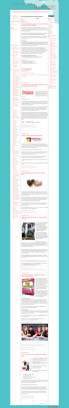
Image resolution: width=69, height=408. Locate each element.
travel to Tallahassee (15, 202)
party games (14, 159)
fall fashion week (15, 129)
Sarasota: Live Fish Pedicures (53, 70)
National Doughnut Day (15, 152)
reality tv (14, 166)
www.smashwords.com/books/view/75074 (29, 265)
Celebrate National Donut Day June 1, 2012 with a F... (53, 23)
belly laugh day (14, 112)
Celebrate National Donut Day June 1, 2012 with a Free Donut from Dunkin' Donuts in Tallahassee (34, 24)
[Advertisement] (14, 37)
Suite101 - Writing (15, 51)
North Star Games (41, 286)
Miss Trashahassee (15, 65)
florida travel (14, 137)
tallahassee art (14, 178)
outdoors (14, 157)
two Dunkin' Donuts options (36, 207)
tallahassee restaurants (15, 190)
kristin (13, 146)
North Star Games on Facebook (27, 318)
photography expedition (16, 161)
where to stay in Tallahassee (16, 213)
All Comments (14, 24)
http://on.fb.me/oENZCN (41, 363)
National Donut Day (32, 74)
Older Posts (46, 401)
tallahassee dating (15, 181)
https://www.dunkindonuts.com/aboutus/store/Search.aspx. (30, 57)
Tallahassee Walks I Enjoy (16, 80)
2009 (50, 30)
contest (13, 123)
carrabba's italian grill (15, 116)
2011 (50, 28)
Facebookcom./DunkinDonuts (26, 70)
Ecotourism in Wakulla (15, 76)
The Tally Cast (14, 56)
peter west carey (15, 160)
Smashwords (38, 228)
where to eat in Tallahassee (16, 212)
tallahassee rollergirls (15, 191)
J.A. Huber (55, 86)
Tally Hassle (14, 57)
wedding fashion (15, 210)
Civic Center (14, 122)
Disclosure (14, 125)
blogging (14, 113)
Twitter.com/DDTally (25, 71)
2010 (50, 29)
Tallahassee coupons (15, 180)
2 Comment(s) (32, 347)
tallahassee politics (15, 189)
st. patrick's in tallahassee (16, 176)
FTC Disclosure (15, 139)
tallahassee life (14, 187)
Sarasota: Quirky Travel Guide (53, 71)
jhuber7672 (13, 28)
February (51, 26)
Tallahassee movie (15, 188)
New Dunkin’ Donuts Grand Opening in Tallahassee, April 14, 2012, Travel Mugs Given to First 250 (34, 85)
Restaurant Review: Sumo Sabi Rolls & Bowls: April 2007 (16, 100)
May (13, 148)
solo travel (14, 170)
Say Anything (14, 169)
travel (13, 201)
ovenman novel (14, 158)
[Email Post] (34, 210)
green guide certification (16, 142)
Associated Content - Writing (16, 52)
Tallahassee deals (15, 182)
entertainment (14, 128)
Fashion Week (14, 133)
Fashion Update (14, 132)
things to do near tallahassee (16, 199)
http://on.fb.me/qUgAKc (36, 368)
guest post (14, 143)
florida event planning (15, 134)
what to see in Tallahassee (16, 211)
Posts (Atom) (46, 403)
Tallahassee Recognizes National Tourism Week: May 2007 (16, 95)
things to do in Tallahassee (16, 198)
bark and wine (14, 111)
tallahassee (14, 177)
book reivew (14, 114)
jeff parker (14, 144)
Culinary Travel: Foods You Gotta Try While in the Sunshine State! (53, 43)
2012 (50, 19)
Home (33, 401)
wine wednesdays (15, 215)
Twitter (13, 50)
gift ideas (28, 349)
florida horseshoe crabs (15, 135)
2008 (50, 31)
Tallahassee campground (16, 179)
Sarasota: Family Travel (53, 67)
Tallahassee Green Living (16, 62)
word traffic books (15, 216)
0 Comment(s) (32, 210)
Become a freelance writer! (53, 85)
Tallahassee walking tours (16, 196)
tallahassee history (15, 186)
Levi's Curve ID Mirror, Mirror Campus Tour (40, 360)
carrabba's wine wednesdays (16, 117)
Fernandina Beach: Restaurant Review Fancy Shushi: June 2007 (53, 46)
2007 (50, 32)
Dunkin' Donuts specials (16, 126)
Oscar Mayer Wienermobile (16, 155)
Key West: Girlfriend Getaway (53, 56)
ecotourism (14, 127)
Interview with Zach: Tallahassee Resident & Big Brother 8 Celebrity (16, 90)
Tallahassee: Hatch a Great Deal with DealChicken (32, 135)
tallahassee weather (15, 197)
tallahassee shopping (15, 192)
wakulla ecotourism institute (16, 205)
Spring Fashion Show (15, 173)
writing (13, 217)
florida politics (14, 136)
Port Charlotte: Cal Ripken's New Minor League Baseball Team (53, 58)
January (51, 27)
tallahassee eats (44, 74)
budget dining (14, 115)
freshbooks (14, 138)
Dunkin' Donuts (43, 27)
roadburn (14, 168)
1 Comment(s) (32, 396)
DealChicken (14, 124)
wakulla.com (14, 207)
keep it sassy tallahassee (16, 145)
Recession (14, 167)
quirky (13, 165)
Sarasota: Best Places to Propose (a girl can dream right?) (53, 65)
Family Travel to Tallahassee (16, 75)
